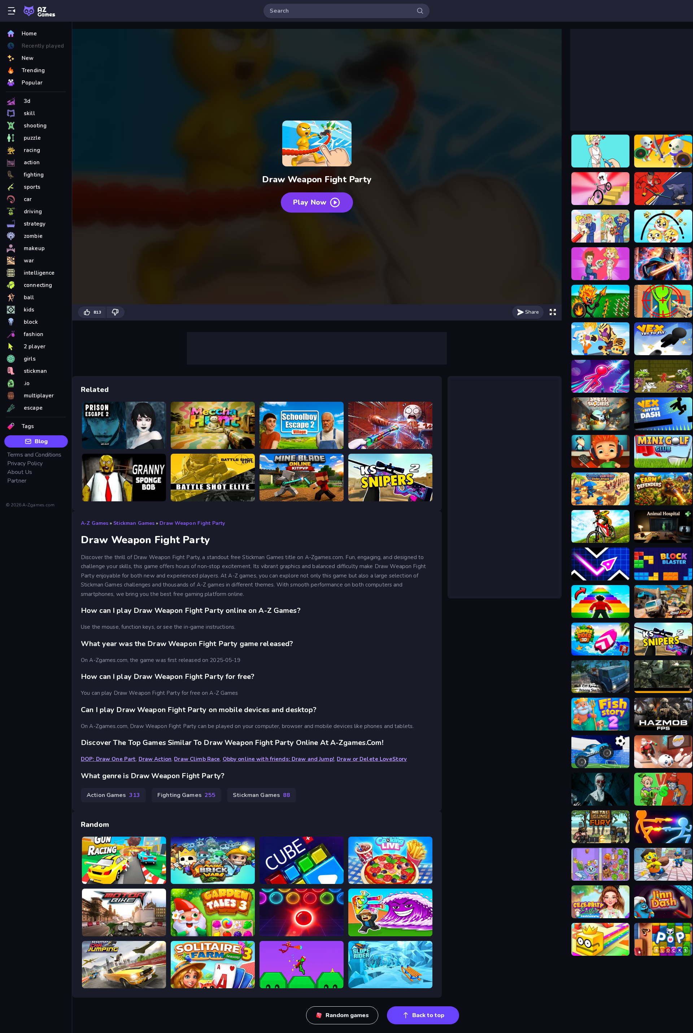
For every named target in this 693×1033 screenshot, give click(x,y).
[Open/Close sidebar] (11, 10)
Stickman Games (133, 523)
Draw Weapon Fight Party (192, 523)
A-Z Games (94, 523)
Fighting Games (186, 795)
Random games (347, 1015)
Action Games (113, 795)
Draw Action (155, 759)
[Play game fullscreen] (552, 312)
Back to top (428, 1015)
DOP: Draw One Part (108, 759)
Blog (41, 441)
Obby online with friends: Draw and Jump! (278, 759)
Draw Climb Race (197, 759)
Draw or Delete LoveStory (372, 759)
